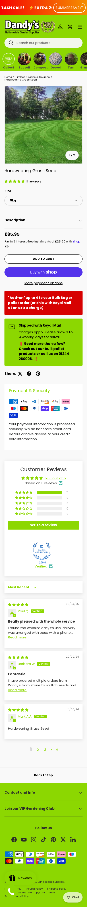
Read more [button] (17, 637)
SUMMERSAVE (67, 7)
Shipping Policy (56, 888)
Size (7, 191)
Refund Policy (34, 888)
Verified (41, 566)
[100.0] (42, 551)
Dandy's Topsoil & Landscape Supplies (39, 882)
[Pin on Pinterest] (37, 373)
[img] (18, 604)
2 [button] (38, 749)
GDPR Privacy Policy (16, 896)
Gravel (56, 67)
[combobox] (43, 43)
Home (8, 77)
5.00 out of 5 (55, 478)
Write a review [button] (43, 525)
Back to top (43, 775)
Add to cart (43, 259)
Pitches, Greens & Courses (33, 77)
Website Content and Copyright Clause (29, 892)
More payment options (44, 283)
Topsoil (24, 67)
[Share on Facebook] (29, 373)
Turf (71, 67)
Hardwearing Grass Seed (20, 80)
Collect (8, 67)
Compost (40, 67)
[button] (70, 27)
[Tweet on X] (20, 373)
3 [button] (45, 749)
